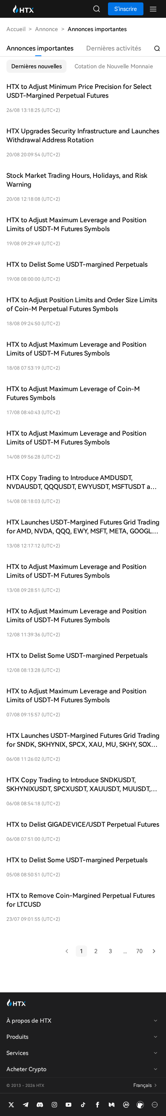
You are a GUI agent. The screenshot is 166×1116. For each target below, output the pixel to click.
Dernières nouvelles (36, 66)
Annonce (46, 29)
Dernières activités (113, 48)
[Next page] (154, 951)
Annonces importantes (39, 48)
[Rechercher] (157, 48)
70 (139, 951)
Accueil (15, 29)
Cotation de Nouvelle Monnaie (114, 66)
